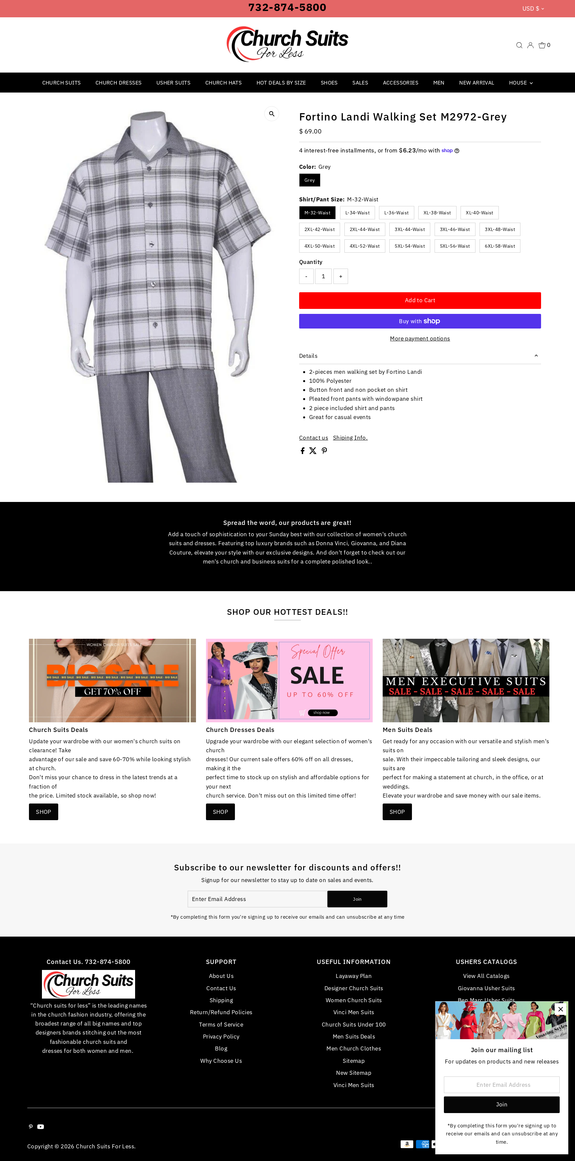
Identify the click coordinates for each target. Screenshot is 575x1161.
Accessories (400, 82)
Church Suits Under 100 (354, 1024)
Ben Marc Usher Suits (486, 1000)
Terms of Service (221, 1024)
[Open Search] (519, 45)
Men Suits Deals (354, 1036)
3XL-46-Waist (455, 229)
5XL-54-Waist (410, 246)
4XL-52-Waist (365, 246)
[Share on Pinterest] (324, 452)
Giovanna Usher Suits (486, 988)
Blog (221, 1048)
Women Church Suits (354, 1000)
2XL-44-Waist (365, 229)
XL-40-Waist (479, 213)
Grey (309, 180)
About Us (221, 976)
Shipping (221, 1000)
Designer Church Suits (353, 988)
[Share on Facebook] (303, 452)
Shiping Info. (350, 438)
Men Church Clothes (353, 1048)
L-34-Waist (357, 213)
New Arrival (476, 82)
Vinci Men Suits (353, 1012)
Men (439, 82)
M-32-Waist (317, 213)
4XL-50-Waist (319, 246)
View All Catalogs (486, 976)
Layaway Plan (354, 976)
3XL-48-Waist (500, 229)
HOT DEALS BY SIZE (281, 82)
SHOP (43, 811)
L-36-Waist (396, 213)
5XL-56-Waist (455, 246)
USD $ (530, 8)
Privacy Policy (221, 1036)
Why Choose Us (221, 1060)
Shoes (329, 82)
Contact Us (221, 988)
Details (308, 355)
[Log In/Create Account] (530, 45)
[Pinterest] (30, 1127)
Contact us (313, 438)
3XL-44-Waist (410, 229)
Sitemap (354, 1060)
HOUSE (518, 82)
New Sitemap (353, 1072)
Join (357, 899)
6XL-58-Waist (500, 246)
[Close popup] (560, 1009)
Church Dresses (119, 82)
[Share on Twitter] (313, 452)
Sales (360, 82)
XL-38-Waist (437, 213)
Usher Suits (173, 82)
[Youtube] (41, 1127)
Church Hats (223, 82)
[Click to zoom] (271, 113)
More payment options (420, 338)
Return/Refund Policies (221, 1012)
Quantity (310, 262)
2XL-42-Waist (319, 229)
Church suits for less (105, 1146)
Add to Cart (420, 300)
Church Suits (61, 82)
